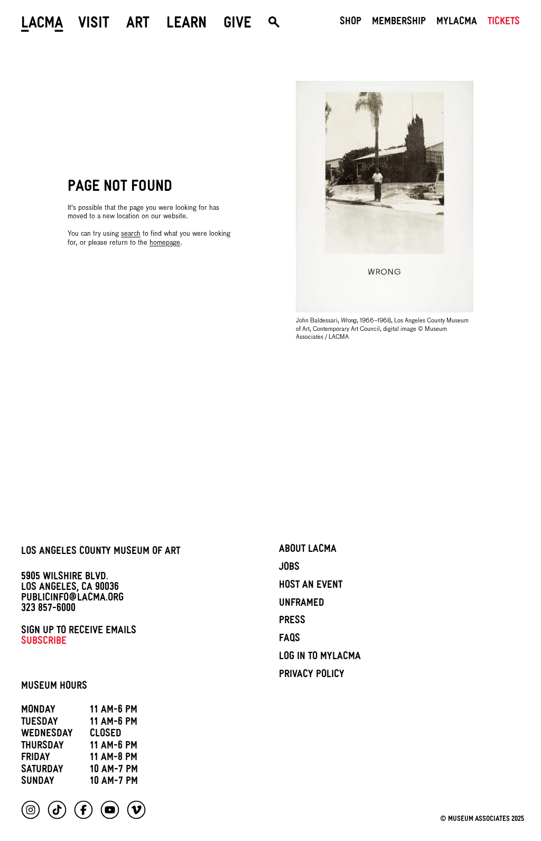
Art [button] (138, 24)
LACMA (42, 25)
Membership (399, 23)
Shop (350, 23)
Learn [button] (186, 24)
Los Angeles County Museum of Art (100, 552)
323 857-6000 (48, 609)
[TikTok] (57, 809)
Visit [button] (93, 24)
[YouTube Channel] (109, 809)
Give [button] (237, 24)
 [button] (273, 25)
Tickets (504, 23)
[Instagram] (30, 809)
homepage (165, 242)
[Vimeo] (136, 809)
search (131, 233)
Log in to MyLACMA (320, 657)
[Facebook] (83, 809)
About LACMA (308, 550)
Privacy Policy (311, 675)
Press (292, 621)
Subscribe (44, 642)
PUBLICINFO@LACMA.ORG (72, 599)
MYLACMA (456, 23)
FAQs (289, 639)
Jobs (289, 568)
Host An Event (310, 586)
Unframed (301, 604)
